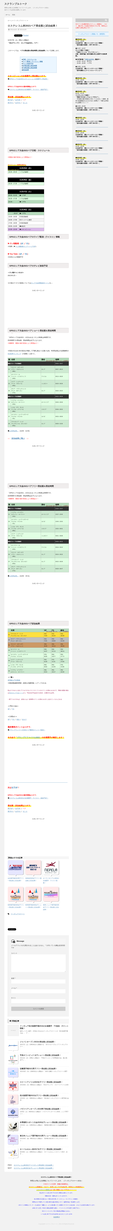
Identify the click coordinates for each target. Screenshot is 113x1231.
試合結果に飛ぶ (18, 438)
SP (22, 243)
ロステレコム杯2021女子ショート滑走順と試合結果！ (34, 1168)
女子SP (17, 100)
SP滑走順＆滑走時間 (30, 66)
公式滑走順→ (14, 431)
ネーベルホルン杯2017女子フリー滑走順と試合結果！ (41, 1149)
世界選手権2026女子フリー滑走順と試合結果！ (16, 906)
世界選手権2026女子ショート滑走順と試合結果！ (33, 906)
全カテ (24, 719)
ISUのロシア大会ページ (16, 693)
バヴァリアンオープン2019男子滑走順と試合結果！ (40, 1109)
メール (14, 988)
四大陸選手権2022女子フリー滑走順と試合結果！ (39, 1095)
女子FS (17, 103)
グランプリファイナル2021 (28, 737)
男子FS (10, 103)
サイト (13, 998)
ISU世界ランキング (14, 354)
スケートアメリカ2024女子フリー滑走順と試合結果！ (41, 1082)
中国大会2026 (89, 59)
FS (27, 243)
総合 (18, 719)
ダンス (25, 103)
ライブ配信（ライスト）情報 (33, 61)
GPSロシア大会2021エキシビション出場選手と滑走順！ (28, 79)
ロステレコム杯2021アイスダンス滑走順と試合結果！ (34, 1165)
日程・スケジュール (30, 59)
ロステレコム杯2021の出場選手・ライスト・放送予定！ (28, 89)
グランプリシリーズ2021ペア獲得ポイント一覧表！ (27, 730)
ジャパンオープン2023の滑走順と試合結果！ (38, 1042)
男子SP (10, 100)
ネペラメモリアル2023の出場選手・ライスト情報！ (51, 880)
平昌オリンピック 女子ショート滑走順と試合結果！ (40, 1055)
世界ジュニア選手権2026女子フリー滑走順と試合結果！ (51, 907)
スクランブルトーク (15, 3)
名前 (13, 978)
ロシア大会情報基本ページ (40, 283)
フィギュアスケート (18, 914)
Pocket (25, 35)
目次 (13, 15)
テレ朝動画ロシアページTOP (25, 246)
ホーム (8, 15)
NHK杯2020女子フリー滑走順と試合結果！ (33, 879)
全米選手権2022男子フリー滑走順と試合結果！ (16, 879)
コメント (14, 953)
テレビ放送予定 (28, 63)
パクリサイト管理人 (43, 1190)
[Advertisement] (38, 128)
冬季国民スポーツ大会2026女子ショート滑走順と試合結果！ (44, 1122)
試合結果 (26, 70)
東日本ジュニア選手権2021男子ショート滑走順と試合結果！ (44, 1136)
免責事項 (56, 1217)
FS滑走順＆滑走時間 (30, 68)
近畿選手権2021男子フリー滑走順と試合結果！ (38, 1069)
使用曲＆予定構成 (14, 680)
